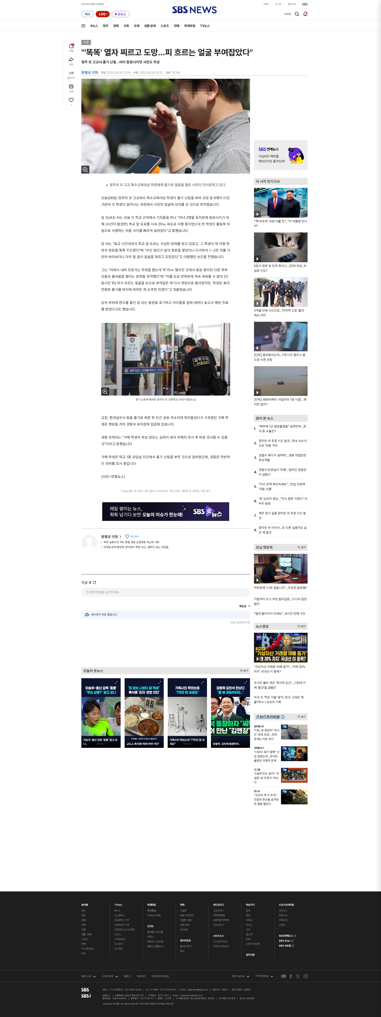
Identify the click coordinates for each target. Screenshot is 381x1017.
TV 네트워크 (87, 948)
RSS (248, 939)
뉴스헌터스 (119, 915)
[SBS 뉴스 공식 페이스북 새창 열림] (291, 976)
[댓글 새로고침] (94, 582)
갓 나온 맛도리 (220, 941)
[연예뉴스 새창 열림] (281, 155)
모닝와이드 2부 (121, 924)
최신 (83, 910)
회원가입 (292, 4)
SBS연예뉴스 (286, 935)
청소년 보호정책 (247, 998)
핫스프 (257, 791)
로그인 (278, 4)
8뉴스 (94, 26)
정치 (105, 26)
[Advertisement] (165, 646)
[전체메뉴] (83, 26)
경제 (116, 26)
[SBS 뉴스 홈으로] (194, 10)
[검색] (297, 14)
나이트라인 (119, 939)
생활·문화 (150, 26)
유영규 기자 (109, 537)
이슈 (83, 953)
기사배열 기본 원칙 (226, 998)
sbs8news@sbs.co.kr (198, 989)
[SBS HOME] (305, 4)
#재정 (288, 14)
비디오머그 (218, 903)
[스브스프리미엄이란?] (284, 716)
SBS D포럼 (285, 945)
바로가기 (250, 903)
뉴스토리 (118, 943)
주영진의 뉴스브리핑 (124, 929)
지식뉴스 (283, 910)
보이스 (150, 936)
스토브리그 (218, 924)
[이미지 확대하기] (85, 170)
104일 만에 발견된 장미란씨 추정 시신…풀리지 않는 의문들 (136, 547)
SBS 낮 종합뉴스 (155, 946)
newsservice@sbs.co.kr (191, 995)
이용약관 (141, 976)
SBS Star (284, 940)
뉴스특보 (118, 948)
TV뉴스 (205, 26)
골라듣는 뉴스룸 (155, 932)
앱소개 (249, 934)
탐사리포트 (185, 939)
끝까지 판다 (185, 946)
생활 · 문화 (86, 934)
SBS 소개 (88, 977)
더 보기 (243, 669)
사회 (126, 26)
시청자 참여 (110, 977)
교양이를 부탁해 (221, 920)
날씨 (248, 910)
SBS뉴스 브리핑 (155, 941)
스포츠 (165, 26)
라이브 (249, 920)
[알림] (305, 14)
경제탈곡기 (259, 748)
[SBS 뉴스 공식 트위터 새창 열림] (298, 976)
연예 (176, 26)
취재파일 (189, 26)
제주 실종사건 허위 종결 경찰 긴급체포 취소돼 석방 (131, 542)
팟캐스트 (283, 915)
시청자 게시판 (252, 943)
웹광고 (127, 976)
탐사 (182, 951)
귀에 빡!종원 (219, 915)
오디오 (150, 925)
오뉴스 (117, 934)
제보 (248, 915)
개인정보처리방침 (160, 976)
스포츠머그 (218, 910)
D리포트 (184, 929)
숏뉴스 (249, 924)
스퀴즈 (282, 924)
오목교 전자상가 (221, 946)
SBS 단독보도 (187, 915)
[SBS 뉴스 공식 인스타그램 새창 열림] (306, 976)
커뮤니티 (283, 920)
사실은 (183, 910)
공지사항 (250, 954)
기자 (248, 929)
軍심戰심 (152, 910)
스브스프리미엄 (286, 903)
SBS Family (240, 977)
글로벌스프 (259, 726)
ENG (266, 4)
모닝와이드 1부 (121, 920)
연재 (182, 903)
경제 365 (185, 924)
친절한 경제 (185, 920)
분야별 (84, 903)
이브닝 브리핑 (154, 915)
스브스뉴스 (218, 934)
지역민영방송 (264, 977)
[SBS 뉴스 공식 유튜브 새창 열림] (283, 976)
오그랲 (257, 769)
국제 (136, 26)
